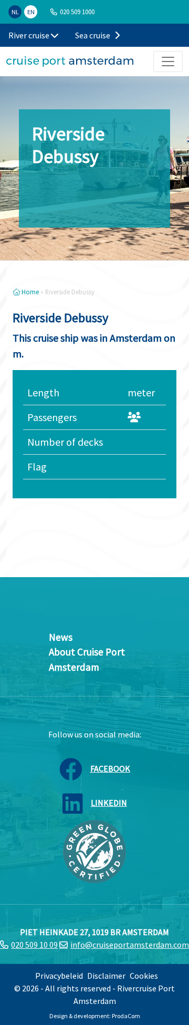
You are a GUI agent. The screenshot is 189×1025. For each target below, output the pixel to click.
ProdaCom (126, 1016)
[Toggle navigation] (168, 61)
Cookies (144, 975)
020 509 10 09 (34, 944)
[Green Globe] (94, 850)
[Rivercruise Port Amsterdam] (69, 61)
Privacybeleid (59, 975)
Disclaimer (106, 975)
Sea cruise (93, 35)
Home (29, 292)
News (60, 637)
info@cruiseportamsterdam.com (129, 944)
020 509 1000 (77, 11)
